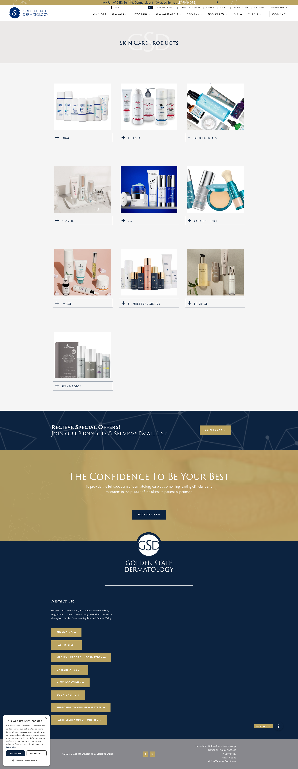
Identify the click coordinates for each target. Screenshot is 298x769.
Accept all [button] (15, 753)
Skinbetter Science (144, 304)
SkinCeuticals (205, 138)
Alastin (68, 221)
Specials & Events (167, 13)
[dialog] (26, 740)
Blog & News (216, 13)
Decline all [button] (36, 753)
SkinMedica (71, 386)
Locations (99, 13)
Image (67, 304)
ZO (130, 221)
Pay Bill (224, 8)
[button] (83, 137)
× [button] (46, 718)
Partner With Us (279, 8)
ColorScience (206, 221)
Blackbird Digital (105, 753)
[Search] (150, 7)
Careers (210, 8)
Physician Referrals (190, 8)
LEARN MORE (186, 2)
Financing (259, 8)
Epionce (201, 304)
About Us (193, 13)
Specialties (119, 13)
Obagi (67, 138)
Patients (253, 13)
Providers (140, 13)
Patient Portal (241, 8)
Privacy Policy (12, 747)
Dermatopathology (164, 8)
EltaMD (134, 138)
